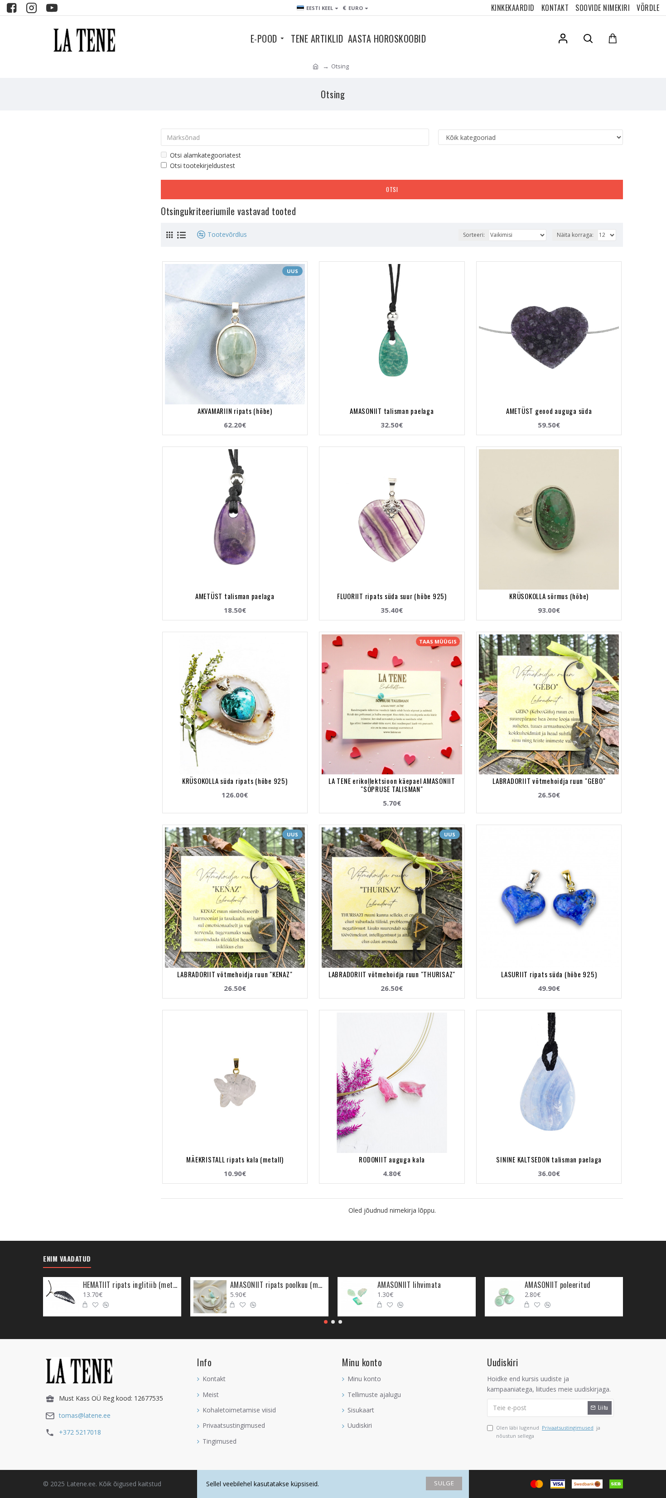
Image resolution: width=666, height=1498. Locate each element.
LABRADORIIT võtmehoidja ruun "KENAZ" (234, 974)
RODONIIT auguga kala (392, 1159)
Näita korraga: (575, 235)
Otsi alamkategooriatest (205, 155)
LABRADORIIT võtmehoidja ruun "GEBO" (548, 781)
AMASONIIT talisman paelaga (392, 411)
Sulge (444, 1483)
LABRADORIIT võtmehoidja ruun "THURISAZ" (391, 974)
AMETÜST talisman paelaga (235, 596)
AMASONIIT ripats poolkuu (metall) (277, 1285)
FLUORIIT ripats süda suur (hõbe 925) (392, 596)
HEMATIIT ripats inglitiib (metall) (130, 1285)
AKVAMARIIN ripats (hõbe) (235, 411)
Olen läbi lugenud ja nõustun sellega (548, 1431)
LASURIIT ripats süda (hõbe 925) (549, 974)
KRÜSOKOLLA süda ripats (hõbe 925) (235, 781)
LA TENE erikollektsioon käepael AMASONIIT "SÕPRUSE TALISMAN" (391, 785)
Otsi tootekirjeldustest (202, 165)
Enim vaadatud (67, 1258)
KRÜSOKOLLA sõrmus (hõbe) (549, 596)
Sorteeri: (474, 235)
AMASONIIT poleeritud (558, 1285)
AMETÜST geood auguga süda (549, 411)
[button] (326, 1322)
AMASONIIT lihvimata (409, 1285)
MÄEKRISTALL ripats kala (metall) (234, 1159)
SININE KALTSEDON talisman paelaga (549, 1159)
